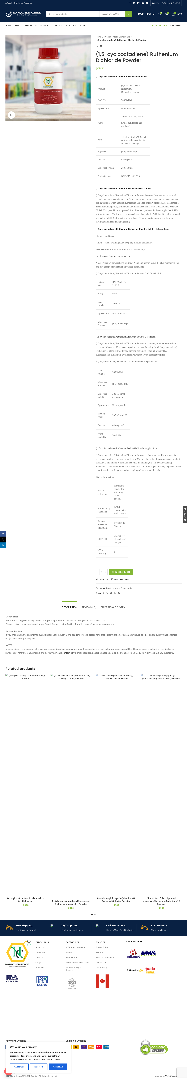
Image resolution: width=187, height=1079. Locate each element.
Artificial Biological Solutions (74, 968)
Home (98, 36)
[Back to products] (101, 46)
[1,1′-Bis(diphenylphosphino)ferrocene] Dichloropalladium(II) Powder (71, 901)
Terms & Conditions (105, 957)
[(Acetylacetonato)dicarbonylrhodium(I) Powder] (25, 784)
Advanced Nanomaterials (77, 962)
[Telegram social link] (147, 3)
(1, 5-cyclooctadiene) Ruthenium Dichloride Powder (120, 448)
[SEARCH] (128, 14)
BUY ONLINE (159, 25)
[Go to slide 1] (92, 914)
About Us (39, 947)
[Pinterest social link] (138, 3)
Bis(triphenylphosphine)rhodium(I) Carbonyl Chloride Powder (116, 900)
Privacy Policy (102, 947)
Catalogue (40, 952)
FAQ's (38, 962)
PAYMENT (176, 25)
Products (39, 967)
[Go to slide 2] (95, 914)
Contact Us (101, 962)
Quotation (40, 957)
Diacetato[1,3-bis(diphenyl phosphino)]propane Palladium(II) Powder (161, 901)
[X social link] (134, 3)
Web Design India (173, 1076)
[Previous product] (97, 46)
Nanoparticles (72, 957)
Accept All (58, 1066)
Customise (19, 1066)
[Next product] (104, 46)
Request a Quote (121, 572)
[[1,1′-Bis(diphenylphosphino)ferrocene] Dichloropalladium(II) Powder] (71, 784)
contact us (67, 652)
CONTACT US (184, 514)
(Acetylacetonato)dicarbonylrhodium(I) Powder (25, 900)
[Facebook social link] (130, 3)
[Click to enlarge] (11, 115)
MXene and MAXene (75, 947)
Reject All (38, 1066)
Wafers (69, 952)
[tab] (69, 605)
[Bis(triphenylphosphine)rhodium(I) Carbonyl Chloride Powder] (116, 784)
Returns (99, 952)
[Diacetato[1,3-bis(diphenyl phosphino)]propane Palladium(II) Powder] (161, 784)
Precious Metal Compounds (117, 36)
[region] (38, 1057)
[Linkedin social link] (143, 3)
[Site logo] (23, 13)
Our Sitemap (101, 967)
